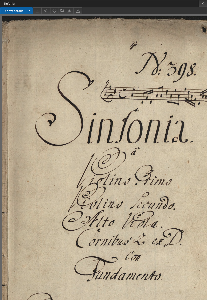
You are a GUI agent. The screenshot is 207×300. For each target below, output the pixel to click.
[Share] (45, 10)
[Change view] (62, 10)
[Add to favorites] (54, 10)
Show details (14, 11)
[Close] (203, 3)
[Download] (37, 10)
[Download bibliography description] (69, 10)
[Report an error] (78, 10)
